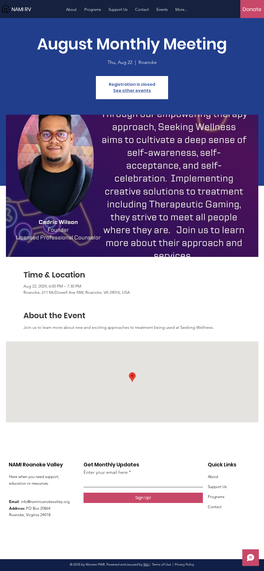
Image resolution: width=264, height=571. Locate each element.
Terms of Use (161, 564)
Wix (146, 564)
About (213, 476)
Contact (214, 506)
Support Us (217, 486)
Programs (216, 496)
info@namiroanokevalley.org (45, 501)
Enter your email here (106, 472)
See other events (132, 91)
